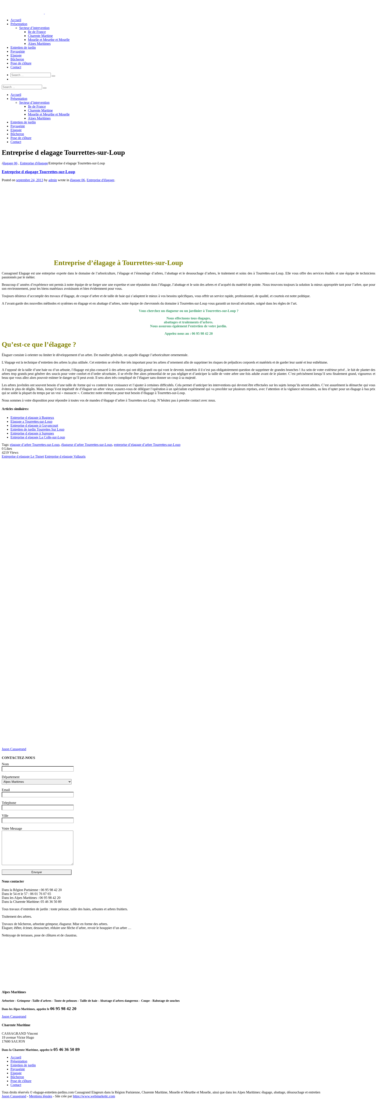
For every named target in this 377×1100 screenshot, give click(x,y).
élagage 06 (10, 163)
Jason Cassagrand (14, 749)
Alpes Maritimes (39, 43)
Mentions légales (40, 1096)
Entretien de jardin (23, 47)
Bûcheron (17, 59)
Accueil (15, 20)
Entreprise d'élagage (34, 163)
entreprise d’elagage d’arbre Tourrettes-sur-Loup (147, 445)
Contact (15, 67)
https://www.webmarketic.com (94, 1096)
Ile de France (37, 32)
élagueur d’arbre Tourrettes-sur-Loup (86, 445)
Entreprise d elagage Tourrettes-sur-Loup (38, 171)
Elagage (16, 55)
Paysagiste (17, 51)
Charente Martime (40, 36)
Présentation (18, 24)
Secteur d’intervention (34, 28)
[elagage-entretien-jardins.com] (44, 12)
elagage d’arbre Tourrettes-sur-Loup (35, 445)
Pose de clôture (20, 63)
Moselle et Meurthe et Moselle (49, 39)
